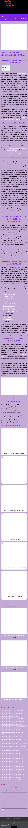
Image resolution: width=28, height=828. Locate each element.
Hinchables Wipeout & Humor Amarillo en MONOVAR (14, 700)
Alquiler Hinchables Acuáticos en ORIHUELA (12, 764)
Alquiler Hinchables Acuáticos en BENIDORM (12, 766)
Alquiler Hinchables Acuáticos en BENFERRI (14, 635)
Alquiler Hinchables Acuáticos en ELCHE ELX (12, 724)
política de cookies (13, 824)
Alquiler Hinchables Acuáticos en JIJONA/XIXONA (13, 713)
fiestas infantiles (21, 73)
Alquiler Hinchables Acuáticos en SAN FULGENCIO (13, 743)
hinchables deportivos (17, 151)
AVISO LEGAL (17, 819)
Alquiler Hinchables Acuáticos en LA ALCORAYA (13, 761)
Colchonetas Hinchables (9, 294)
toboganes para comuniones (17, 148)
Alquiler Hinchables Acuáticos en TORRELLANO (13, 721)
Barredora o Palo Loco (11, 311)
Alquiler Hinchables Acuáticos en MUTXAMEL (12, 718)
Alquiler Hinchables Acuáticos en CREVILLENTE (13, 726)
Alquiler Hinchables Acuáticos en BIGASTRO (12, 710)
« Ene (2, 809)
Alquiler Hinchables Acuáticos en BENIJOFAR (12, 777)
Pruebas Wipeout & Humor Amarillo (13, 309)
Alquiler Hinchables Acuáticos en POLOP (11, 779)
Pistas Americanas (8, 296)
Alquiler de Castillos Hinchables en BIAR (14, 667)
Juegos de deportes (8, 298)
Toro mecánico (7, 317)
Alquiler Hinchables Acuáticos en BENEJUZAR (12, 769)
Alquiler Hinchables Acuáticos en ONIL (10, 750)
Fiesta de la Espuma (8, 307)
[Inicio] (1, 19)
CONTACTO (9, 819)
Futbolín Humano (10, 300)
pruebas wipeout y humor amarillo (11, 153)
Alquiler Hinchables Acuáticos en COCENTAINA (13, 774)
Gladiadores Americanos (11, 302)
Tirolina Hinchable (10, 304)
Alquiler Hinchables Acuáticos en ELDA (10, 729)
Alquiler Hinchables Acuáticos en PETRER (11, 772)
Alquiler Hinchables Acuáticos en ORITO (11, 716)
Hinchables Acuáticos (9, 306)
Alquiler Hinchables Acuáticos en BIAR (10, 753)
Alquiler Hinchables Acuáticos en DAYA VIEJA (12, 736)
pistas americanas (12, 150)
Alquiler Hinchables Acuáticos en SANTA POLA (12, 756)
